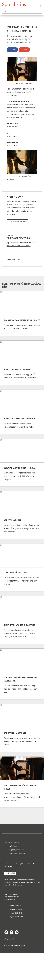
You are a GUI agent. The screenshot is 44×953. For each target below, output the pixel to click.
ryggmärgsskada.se (17, 850)
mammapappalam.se (17, 853)
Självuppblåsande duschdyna (19, 625)
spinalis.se (13, 846)
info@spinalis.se (15, 905)
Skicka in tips (10, 873)
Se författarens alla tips (17, 221)
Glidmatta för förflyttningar (20, 468)
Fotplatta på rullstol (16, 572)
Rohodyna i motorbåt (15, 733)
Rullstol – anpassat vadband (19, 418)
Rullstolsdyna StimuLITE (17, 369)
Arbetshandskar (12, 520)
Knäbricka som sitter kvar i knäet (22, 320)
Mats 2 (19, 197)
